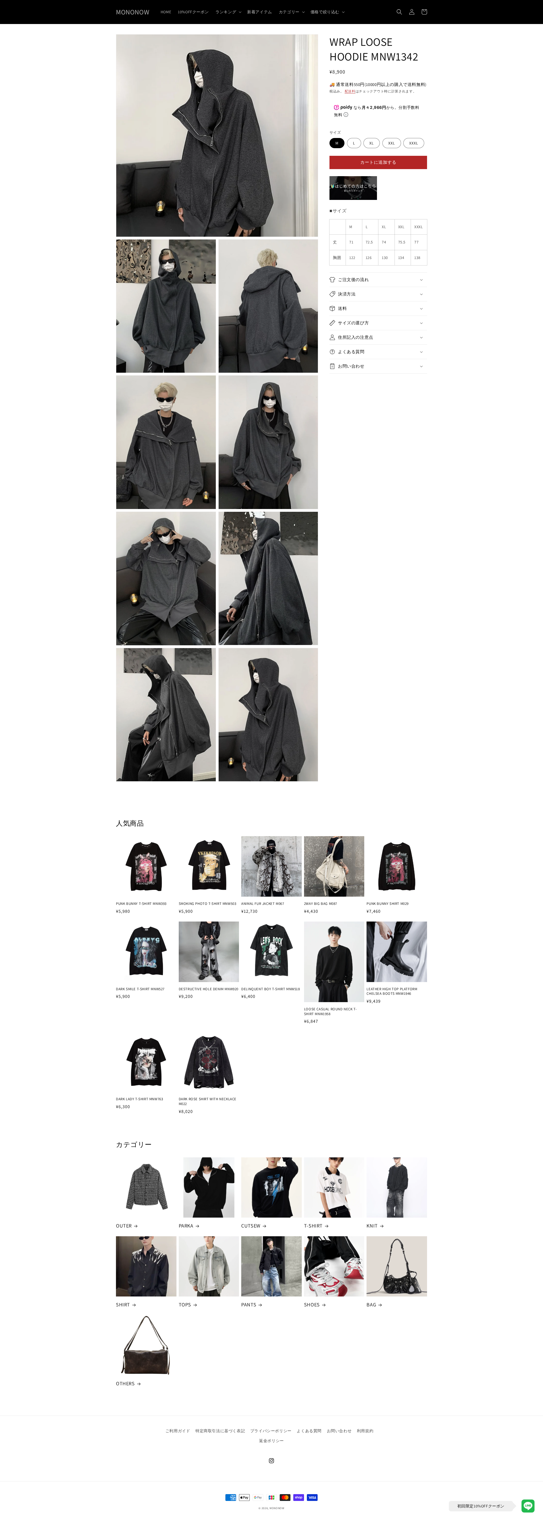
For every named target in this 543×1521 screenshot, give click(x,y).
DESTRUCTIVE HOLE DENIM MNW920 (208, 989)
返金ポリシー (271, 1440)
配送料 (350, 91)
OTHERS (125, 1383)
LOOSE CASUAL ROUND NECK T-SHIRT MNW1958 (330, 1011)
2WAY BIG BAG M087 (320, 903)
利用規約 (365, 1430)
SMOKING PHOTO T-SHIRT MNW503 (207, 903)
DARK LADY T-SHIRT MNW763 (139, 1099)
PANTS (248, 1304)
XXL (391, 143)
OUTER (124, 1225)
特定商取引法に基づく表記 (220, 1430)
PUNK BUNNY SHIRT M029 (388, 903)
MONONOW (277, 1508)
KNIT (372, 1225)
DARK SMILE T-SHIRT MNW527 (140, 989)
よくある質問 (309, 1430)
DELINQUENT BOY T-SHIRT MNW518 (270, 989)
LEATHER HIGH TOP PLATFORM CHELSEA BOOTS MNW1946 (392, 991)
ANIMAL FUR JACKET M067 (262, 903)
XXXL (413, 143)
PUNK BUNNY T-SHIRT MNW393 (141, 903)
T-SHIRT (313, 1225)
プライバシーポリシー (271, 1430)
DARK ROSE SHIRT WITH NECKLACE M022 (207, 1101)
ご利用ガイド (177, 1430)
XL (371, 143)
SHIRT (123, 1304)
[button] (228, 12)
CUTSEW (250, 1225)
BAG (371, 1304)
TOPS (185, 1304)
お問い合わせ (339, 1430)
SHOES (312, 1304)
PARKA (186, 1225)
